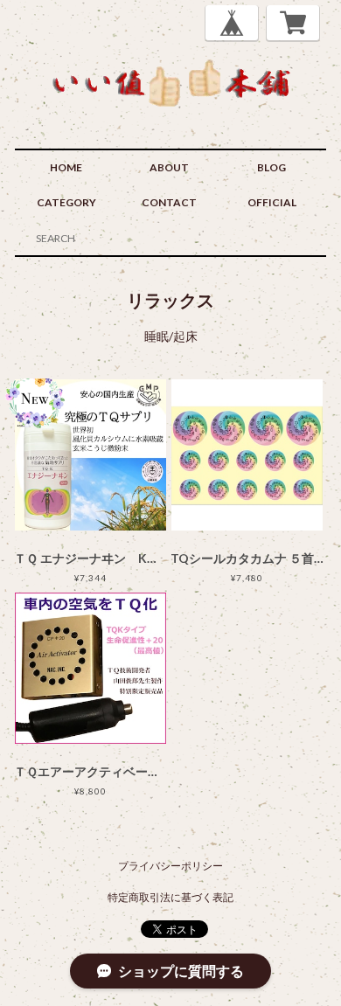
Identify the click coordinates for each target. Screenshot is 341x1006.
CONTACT (169, 202)
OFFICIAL (271, 202)
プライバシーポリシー (170, 865)
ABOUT (169, 167)
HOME (66, 167)
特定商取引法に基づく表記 (170, 897)
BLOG (271, 167)
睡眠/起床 (171, 336)
